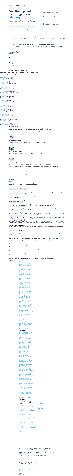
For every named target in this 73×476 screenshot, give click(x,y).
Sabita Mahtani (4, 100)
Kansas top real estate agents (24, 354)
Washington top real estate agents (25, 300)
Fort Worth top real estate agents (25, 291)
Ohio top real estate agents (24, 378)
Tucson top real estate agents (24, 302)
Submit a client (31, 411)
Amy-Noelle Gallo (4, 91)
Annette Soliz (3, 78)
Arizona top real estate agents (25, 336)
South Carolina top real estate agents (26, 384)
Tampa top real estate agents (24, 296)
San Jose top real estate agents (25, 313)
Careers (38, 406)
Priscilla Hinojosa (4, 120)
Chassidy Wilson (4, 116)
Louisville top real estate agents (25, 310)
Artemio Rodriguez (4, 106)
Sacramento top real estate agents (25, 304)
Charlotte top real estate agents (25, 274)
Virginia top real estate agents (25, 392)
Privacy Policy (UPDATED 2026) (25, 458)
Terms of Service (22, 456)
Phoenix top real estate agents (25, 270)
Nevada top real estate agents (25, 369)
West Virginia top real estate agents (26, 394)
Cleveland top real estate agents (25, 315)
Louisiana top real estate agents (25, 356)
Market (14, 188)
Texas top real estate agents (24, 388)
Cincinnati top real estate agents (25, 316)
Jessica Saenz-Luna (4, 104)
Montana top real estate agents (25, 366)
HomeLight (10, 5)
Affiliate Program (40, 408)
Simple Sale (22, 423)
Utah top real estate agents (24, 389)
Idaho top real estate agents (24, 348)
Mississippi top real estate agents (25, 364)
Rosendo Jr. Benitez (4, 95)
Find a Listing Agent (23, 419)
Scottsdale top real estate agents (25, 292)
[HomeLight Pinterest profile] (20, 444)
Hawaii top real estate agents (24, 347)
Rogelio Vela (3, 75)
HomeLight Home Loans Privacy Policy (26, 469)
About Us (54, 1)
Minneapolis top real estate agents (25, 320)
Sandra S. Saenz (4, 99)
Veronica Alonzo (4, 110)
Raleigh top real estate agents (24, 297)
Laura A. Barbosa (4, 115)
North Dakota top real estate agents (26, 377)
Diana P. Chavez (4, 101)
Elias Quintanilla (4, 87)
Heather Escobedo (4, 119)
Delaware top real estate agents (25, 342)
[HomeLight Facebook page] (20, 440)
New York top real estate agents (25, 263)
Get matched (11, 260)
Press (38, 407)
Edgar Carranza (4, 79)
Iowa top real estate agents (24, 352)
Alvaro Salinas (3, 82)
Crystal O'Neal (4, 86)
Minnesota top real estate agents (25, 362)
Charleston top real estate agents (25, 318)
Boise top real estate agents (24, 325)
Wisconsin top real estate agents (25, 396)
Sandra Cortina (4, 77)
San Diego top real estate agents (25, 269)
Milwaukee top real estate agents (25, 309)
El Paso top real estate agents (24, 301)
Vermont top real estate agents (25, 391)
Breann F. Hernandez (5, 124)
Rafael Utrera (3, 105)
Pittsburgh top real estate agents (25, 323)
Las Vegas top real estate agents (25, 275)
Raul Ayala (3, 97)
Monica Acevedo (4, 74)
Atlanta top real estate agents (24, 282)
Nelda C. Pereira (4, 102)
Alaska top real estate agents (24, 334)
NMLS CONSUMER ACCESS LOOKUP (25, 468)
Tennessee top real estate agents (25, 387)
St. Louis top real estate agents (25, 314)
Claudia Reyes (3, 114)
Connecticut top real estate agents (25, 341)
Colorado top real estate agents (25, 339)
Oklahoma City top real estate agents (26, 295)
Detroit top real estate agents (24, 321)
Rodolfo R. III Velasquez (5, 88)
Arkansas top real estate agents (25, 337)
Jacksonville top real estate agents (25, 279)
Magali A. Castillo (4, 84)
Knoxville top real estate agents (25, 324)
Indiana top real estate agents (25, 351)
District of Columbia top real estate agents (27, 343)
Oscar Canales (4, 90)
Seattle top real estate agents (24, 288)
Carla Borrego (4, 113)
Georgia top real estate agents (25, 346)
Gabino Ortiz (3, 109)
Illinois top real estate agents (24, 350)
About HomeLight (40, 403)
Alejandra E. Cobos (4, 83)
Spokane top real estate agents (25, 319)
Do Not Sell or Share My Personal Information (27, 460)
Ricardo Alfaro (3, 81)
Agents (22, 188)
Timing (19, 188)
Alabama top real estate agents (25, 333)
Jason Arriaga (3, 111)
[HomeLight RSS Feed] (19, 446)
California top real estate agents (25, 338)
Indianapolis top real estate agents (25, 284)
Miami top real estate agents (24, 293)
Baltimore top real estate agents (25, 307)
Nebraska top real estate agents (25, 368)
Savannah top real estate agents (25, 327)
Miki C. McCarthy (4, 93)
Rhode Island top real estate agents (26, 383)
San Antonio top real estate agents (25, 268)
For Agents (60, 1)
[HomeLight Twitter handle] (20, 439)
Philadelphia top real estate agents (25, 278)
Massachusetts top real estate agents (26, 360)
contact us (26, 453)
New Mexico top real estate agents (25, 373)
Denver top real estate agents (24, 281)
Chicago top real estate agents (25, 265)
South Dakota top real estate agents (26, 386)
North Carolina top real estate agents (26, 375)
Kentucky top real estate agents (25, 355)
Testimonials (39, 404)
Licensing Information (23, 470)
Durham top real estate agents (25, 328)
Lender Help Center (32, 426)
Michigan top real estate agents (25, 361)
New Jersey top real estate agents (25, 371)
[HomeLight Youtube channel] (20, 443)
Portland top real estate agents (25, 287)
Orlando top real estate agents (25, 298)
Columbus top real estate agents (25, 286)
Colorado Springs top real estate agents (26, 289)
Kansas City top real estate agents (25, 305)
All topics (10, 188)
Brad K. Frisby (3, 92)
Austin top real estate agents (24, 273)
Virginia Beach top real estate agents (26, 311)
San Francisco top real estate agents (26, 283)
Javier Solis (3, 122)
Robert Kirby (3, 118)
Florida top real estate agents (24, 345)
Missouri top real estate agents (25, 365)
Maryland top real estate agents (25, 359)
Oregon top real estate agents (25, 380)
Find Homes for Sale (23, 408)
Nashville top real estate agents (25, 277)
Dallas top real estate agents (24, 272)
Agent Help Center (31, 415)
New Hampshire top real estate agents (26, 370)
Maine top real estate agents (24, 357)
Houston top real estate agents (25, 266)
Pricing (16, 188)
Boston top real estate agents (24, 306)
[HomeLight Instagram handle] (20, 442)
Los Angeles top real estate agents (25, 264)
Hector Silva (3, 107)
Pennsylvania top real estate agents (26, 382)
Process (29, 188)
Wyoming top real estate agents (25, 397)
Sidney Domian (4, 123)
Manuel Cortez (4, 96)
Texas (13, 5)
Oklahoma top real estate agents (25, 379)
